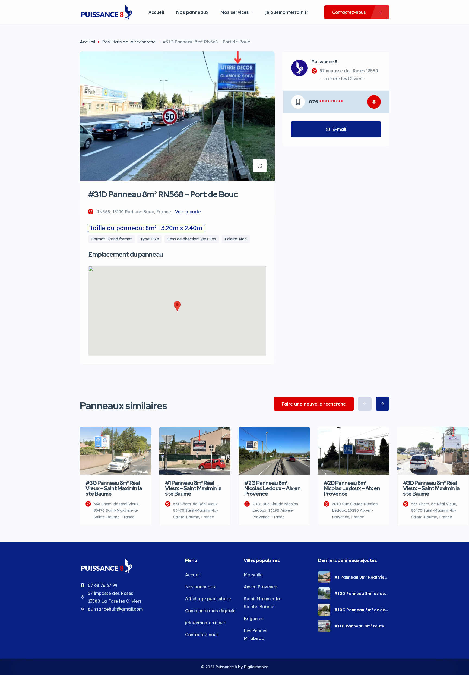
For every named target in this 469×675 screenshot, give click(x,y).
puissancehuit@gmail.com (115, 609)
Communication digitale (210, 610)
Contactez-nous (201, 634)
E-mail (339, 129)
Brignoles (253, 618)
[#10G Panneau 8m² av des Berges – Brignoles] (324, 610)
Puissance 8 (324, 62)
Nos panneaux (192, 12)
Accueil (156, 12)
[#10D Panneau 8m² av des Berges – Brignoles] (324, 593)
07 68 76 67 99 (102, 585)
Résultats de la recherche (129, 42)
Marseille (253, 574)
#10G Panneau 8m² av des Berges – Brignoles (360, 610)
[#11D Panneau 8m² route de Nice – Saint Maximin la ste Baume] (324, 626)
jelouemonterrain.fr (286, 12)
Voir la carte (188, 211)
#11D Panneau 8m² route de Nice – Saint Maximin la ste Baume (360, 626)
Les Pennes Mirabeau (255, 634)
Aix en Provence (260, 586)
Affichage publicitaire (208, 598)
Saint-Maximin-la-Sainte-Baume (263, 602)
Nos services (235, 12)
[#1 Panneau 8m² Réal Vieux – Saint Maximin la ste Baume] (324, 577)
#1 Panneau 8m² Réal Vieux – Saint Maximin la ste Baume (361, 577)
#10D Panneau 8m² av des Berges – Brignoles (360, 593)
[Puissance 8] (106, 12)
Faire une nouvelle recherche (314, 404)
